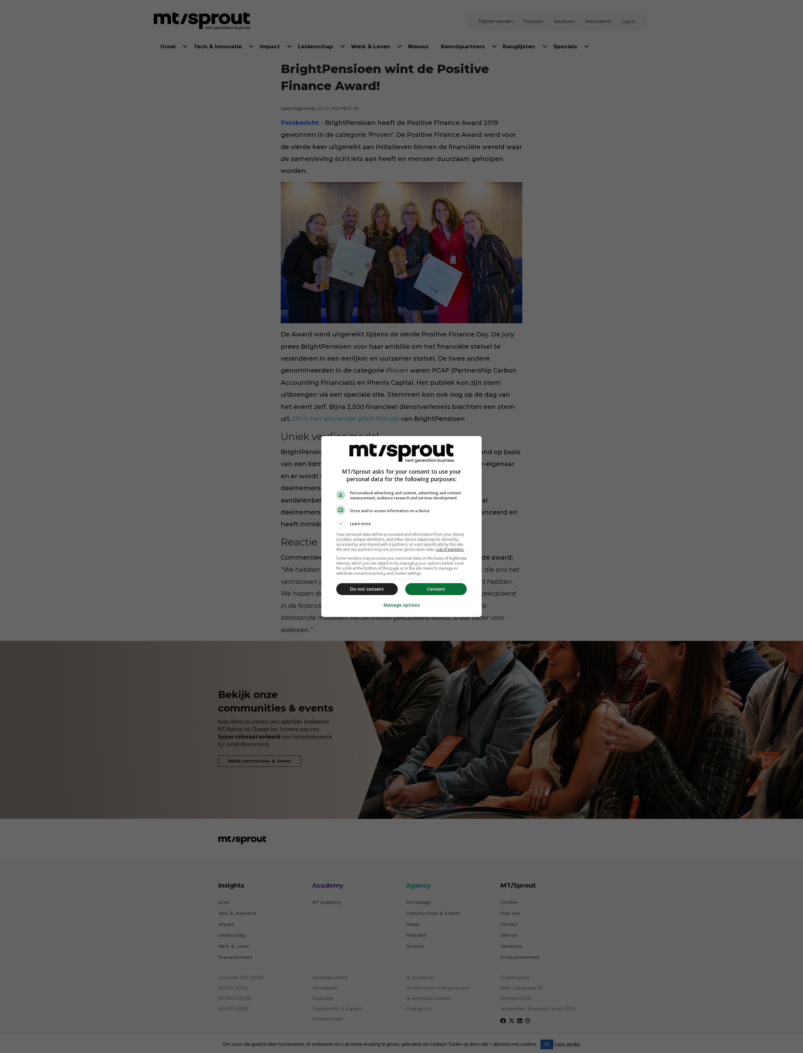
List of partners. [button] (450, 549)
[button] (401, 523)
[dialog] (401, 526)
